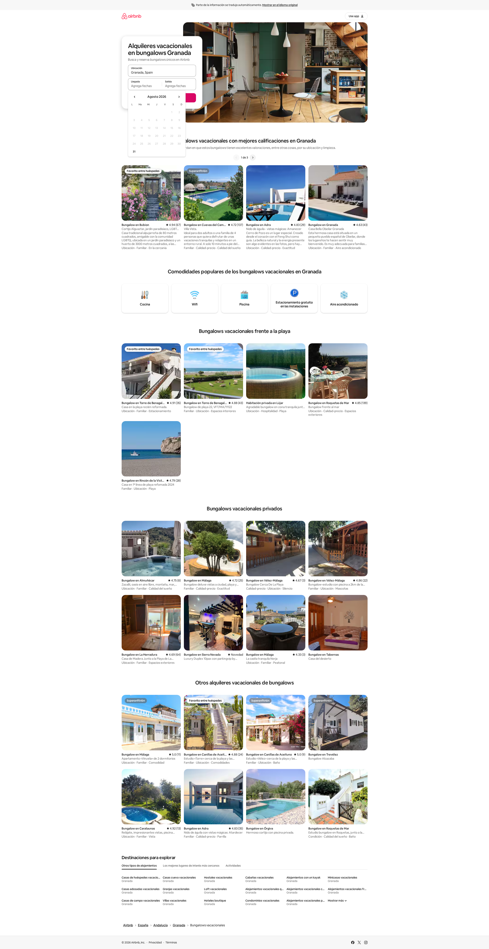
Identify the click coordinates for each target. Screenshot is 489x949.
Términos (171, 942)
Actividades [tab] (233, 865)
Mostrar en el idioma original (280, 5)
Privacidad (155, 942)
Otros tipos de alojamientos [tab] (139, 865)
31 (134, 151)
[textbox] (145, 86)
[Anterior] (236, 157)
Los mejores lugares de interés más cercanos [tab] (191, 865)
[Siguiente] (253, 157)
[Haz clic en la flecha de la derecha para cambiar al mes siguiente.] (179, 97)
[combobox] (162, 72)
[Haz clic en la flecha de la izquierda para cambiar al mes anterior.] (135, 97)
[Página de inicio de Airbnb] (131, 16)
